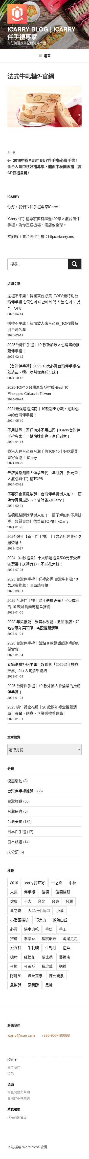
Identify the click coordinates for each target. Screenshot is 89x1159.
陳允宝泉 (35, 975)
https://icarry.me (61, 236)
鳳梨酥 (15, 984)
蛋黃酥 (29, 966)
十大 (27, 901)
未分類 (13, 851)
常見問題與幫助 (18, 1092)
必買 (14, 929)
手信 (49, 929)
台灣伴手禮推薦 (20, 790)
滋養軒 (15, 947)
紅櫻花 (29, 957)
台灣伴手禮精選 (18, 1098)
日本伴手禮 (16, 831)
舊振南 (64, 957)
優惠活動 (14, 780)
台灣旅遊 (14, 801)
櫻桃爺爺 (49, 938)
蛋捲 (14, 966)
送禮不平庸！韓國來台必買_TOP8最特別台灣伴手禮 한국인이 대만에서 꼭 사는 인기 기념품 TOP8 (43, 302)
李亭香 (29, 938)
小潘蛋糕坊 (19, 919)
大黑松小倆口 (39, 910)
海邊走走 (70, 938)
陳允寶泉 (56, 975)
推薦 (14, 938)
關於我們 (13, 1067)
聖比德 (47, 957)
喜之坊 (15, 910)
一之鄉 (56, 882)
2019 (14, 882)
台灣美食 (14, 821)
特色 (10, 1073)
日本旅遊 (14, 841)
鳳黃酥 (33, 984)
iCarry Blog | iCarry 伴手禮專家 (41, 33)
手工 (63, 929)
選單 (47, 55)
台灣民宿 (14, 811)
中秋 (72, 882)
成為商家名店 (17, 1117)
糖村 (14, 957)
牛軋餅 (50, 947)
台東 (55, 901)
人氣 (14, 891)
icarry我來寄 (34, 882)
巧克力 (40, 919)
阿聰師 (15, 975)
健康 (14, 901)
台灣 (69, 901)
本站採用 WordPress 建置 (27, 1146)
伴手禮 (29, 891)
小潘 (60, 910)
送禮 (63, 966)
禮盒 (66, 947)
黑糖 (49, 984)
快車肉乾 (31, 929)
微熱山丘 (60, 919)
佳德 (45, 891)
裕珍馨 (47, 966)
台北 (41, 901)
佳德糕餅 (62, 891)
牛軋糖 (33, 947)
